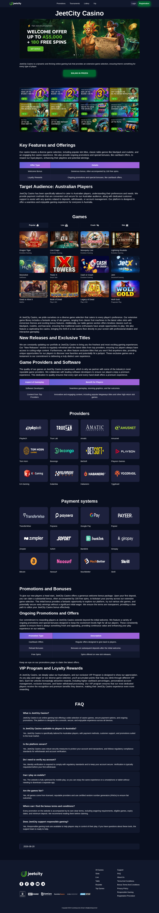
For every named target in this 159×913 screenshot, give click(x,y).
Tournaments (75, 3)
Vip (95, 3)
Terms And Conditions (125, 881)
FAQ (119, 874)
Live (62, 225)
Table (98, 881)
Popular (32, 225)
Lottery (86, 3)
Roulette (99, 885)
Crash (93, 225)
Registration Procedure (126, 896)
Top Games (100, 888)
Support (120, 870)
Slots (97, 874)
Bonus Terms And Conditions (128, 885)
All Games (100, 870)
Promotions (61, 3)
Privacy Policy (122, 888)
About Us (120, 877)
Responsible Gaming (125, 892)
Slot (123, 225)
